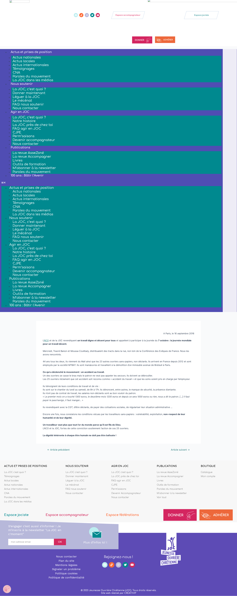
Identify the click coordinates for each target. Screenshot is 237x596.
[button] (111, 182)
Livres (17, 160)
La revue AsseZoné (28, 153)
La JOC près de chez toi (33, 125)
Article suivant (180, 450)
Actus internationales (31, 65)
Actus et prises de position (31, 52)
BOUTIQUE (208, 466)
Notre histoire (24, 121)
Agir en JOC (20, 112)
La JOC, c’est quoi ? (29, 89)
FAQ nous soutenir (28, 104)
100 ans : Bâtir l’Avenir (27, 175)
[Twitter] (92, 15)
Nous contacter (26, 108)
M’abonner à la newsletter (34, 168)
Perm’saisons (23, 136)
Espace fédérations (122, 515)
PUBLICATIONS (167, 466)
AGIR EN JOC (120, 466)
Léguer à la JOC (26, 97)
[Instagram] (87, 15)
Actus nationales (27, 57)
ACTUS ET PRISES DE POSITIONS (25, 466)
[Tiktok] (81, 15)
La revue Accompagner (32, 156)
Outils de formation (29, 164)
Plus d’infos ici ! (95, 542)
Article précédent (58, 450)
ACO (46, 340)
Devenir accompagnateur (34, 140)
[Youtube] (98, 15)
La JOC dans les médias (33, 80)
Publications (20, 147)
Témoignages (23, 69)
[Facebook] (76, 15)
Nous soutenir (22, 84)
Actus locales (24, 61)
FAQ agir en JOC (27, 128)
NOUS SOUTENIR (77, 466)
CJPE (17, 132)
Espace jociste (16, 515)
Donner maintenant (29, 93)
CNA (16, 72)
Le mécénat (22, 100)
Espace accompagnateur (67, 515)
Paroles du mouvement (32, 76)
